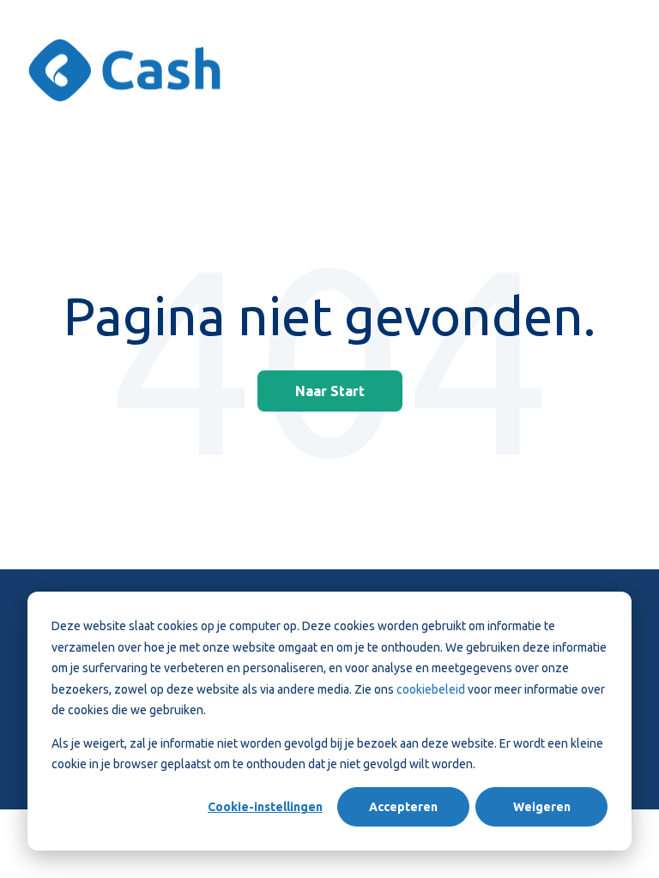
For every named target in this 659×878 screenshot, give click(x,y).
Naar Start (330, 391)
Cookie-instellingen (265, 807)
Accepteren (403, 807)
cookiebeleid (432, 689)
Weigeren (542, 807)
